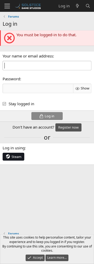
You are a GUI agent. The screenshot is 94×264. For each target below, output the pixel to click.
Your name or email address (28, 56)
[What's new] (77, 6)
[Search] (88, 6)
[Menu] (7, 6)
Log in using (14, 147)
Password (11, 78)
